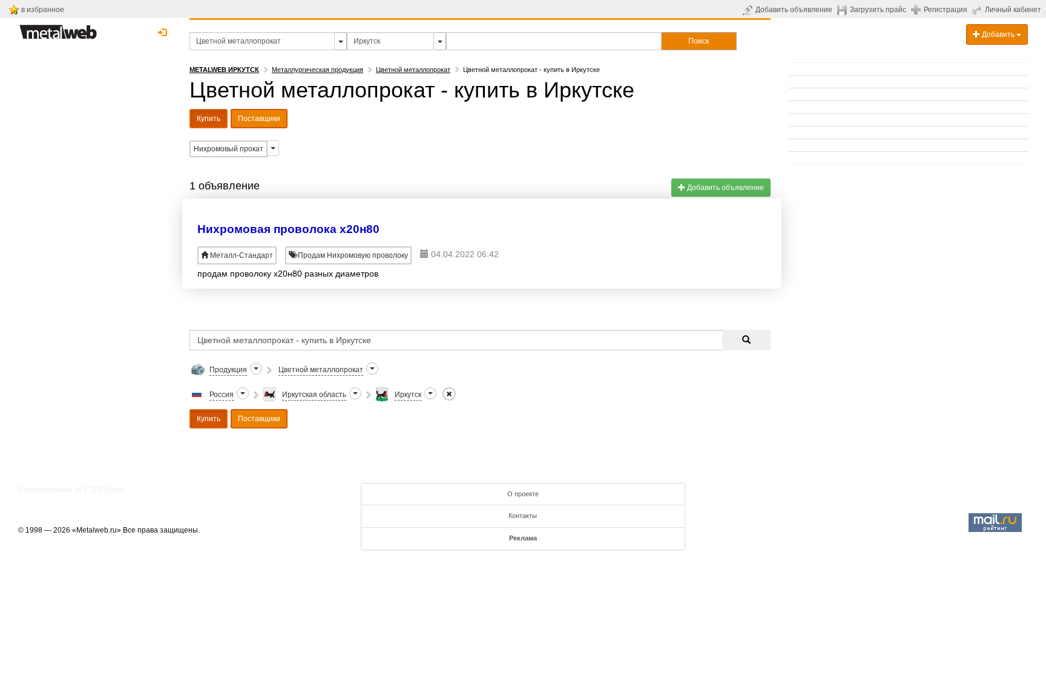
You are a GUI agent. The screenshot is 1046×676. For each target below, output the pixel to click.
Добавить (998, 34)
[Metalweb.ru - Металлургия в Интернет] (58, 28)
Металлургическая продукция (317, 69)
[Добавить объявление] (749, 9)
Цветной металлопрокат (413, 69)
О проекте (523, 493)
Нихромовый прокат (228, 149)
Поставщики (259, 118)
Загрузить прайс (878, 9)
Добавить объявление (793, 9)
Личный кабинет (1013, 9)
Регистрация (945, 9)
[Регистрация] (917, 9)
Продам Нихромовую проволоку (352, 255)
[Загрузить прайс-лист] (843, 9)
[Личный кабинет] (978, 9)
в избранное (42, 9)
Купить (208, 118)
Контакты (522, 515)
